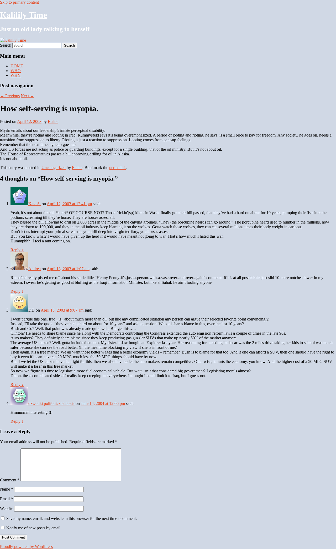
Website (6, 508)
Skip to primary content (19, 2)
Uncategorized (53, 167)
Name (6, 489)
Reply (17, 250)
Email (6, 499)
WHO (15, 70)
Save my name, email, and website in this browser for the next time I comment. (71, 518)
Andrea (34, 269)
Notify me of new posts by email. (33, 528)
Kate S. (34, 204)
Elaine (53, 121)
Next (27, 96)
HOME (16, 66)
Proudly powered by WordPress (26, 546)
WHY (15, 75)
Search (5, 45)
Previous (10, 96)
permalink (117, 167)
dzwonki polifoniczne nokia (51, 403)
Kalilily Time (23, 15)
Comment (9, 480)
